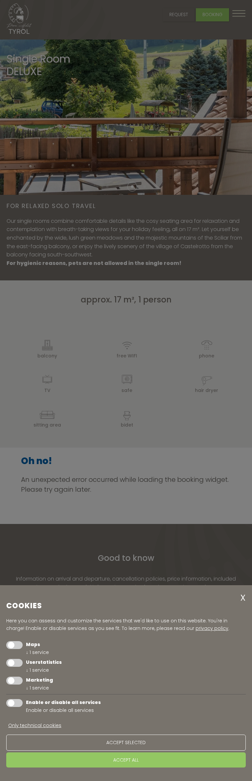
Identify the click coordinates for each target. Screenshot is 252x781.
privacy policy (212, 628)
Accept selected (126, 742)
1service (37, 652)
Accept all (126, 760)
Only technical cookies (34, 725)
